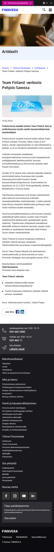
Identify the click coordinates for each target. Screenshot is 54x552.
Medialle (5, 474)
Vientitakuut (7, 370)
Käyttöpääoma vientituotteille (14, 427)
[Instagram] (15, 496)
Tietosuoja (7, 537)
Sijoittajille (6, 454)
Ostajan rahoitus (9, 424)
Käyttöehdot (21, 537)
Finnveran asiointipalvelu (18, 3)
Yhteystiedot (7, 480)
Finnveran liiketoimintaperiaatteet (15, 447)
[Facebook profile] (6, 496)
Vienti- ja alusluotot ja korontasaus (16, 373)
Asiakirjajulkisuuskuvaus (12, 450)
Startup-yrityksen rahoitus (12, 397)
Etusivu (5, 68)
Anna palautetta (8, 477)
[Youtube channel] (24, 496)
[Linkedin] (22, 312)
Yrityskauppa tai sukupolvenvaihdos (16, 387)
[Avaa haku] (44, 10)
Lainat (4, 367)
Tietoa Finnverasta (21, 68)
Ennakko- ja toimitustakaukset (14, 430)
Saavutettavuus (39, 537)
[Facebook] (17, 312)
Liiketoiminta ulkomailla (11, 417)
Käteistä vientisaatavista (12, 420)
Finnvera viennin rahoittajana (14, 408)
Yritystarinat (7, 457)
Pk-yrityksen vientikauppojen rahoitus (17, 411)
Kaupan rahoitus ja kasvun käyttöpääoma (19, 390)
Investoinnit (7, 394)
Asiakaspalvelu (8, 468)
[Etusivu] (10, 10)
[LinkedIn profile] (33, 496)
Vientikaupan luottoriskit (12, 414)
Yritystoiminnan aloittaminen (14, 384)
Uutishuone (39, 68)
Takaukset (6, 364)
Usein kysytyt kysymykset (12, 471)
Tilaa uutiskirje (10, 518)
